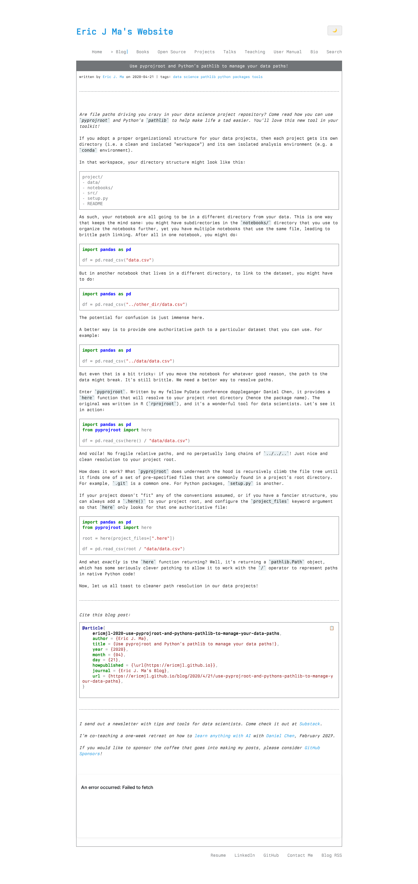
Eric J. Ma (113, 77)
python (225, 77)
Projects (204, 51)
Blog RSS (331, 855)
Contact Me (300, 855)
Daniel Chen (280, 735)
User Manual (288, 51)
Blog (121, 51)
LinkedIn (244, 855)
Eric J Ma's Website (124, 31)
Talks (229, 51)
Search (334, 51)
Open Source (172, 51)
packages (242, 77)
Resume (218, 855)
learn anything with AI (222, 735)
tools (257, 77)
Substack (309, 723)
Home (97, 51)
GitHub (271, 855)
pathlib (209, 77)
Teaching (255, 51)
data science (187, 77)
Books (142, 51)
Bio (314, 51)
